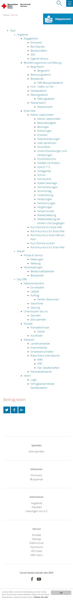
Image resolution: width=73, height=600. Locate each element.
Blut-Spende (37, 46)
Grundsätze (37, 287)
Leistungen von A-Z (36, 511)
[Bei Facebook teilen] (14, 410)
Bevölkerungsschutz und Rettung (42, 62)
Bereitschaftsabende (42, 271)
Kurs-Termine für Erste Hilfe (46, 227)
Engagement (31, 38)
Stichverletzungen (47, 187)
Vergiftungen (44, 207)
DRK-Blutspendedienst (50, 82)
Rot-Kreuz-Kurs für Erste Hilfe (47, 231)
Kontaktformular (40, 327)
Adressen (29, 339)
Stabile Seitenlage (47, 183)
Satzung (35, 307)
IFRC (39, 363)
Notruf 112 (43, 167)
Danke (41, 331)
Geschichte (37, 303)
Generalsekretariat (41, 371)
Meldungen (37, 259)
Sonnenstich (44, 179)
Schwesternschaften (42, 351)
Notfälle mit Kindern (48, 163)
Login (34, 379)
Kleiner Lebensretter (42, 114)
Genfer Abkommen (48, 299)
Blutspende (37, 78)
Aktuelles (37, 507)
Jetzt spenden (38, 319)
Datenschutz (36, 543)
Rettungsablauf (46, 98)
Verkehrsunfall (45, 211)
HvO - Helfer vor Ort (42, 86)
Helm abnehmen (46, 143)
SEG (33, 54)
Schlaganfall (44, 171)
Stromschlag (44, 191)
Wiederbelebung (46, 215)
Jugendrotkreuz (39, 58)
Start (13, 30)
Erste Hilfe (29, 110)
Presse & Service (33, 255)
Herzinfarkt (43, 146)
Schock (41, 175)
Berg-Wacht (37, 66)
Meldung (36, 263)
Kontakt (28, 323)
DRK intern (36, 555)
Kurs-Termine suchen (43, 243)
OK (61, 592)
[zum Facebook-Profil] (32, 579)
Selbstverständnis (34, 283)
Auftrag (35, 295)
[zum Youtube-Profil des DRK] (39, 579)
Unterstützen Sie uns (36, 311)
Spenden (36, 315)
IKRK (40, 359)
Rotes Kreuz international (45, 355)
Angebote (22, 34)
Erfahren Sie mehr (41, 597)
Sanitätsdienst (39, 90)
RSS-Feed (36, 551)
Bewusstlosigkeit (46, 122)
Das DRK (22, 279)
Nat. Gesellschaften (48, 367)
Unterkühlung (45, 195)
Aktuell (20, 251)
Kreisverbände (39, 347)
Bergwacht (43, 70)
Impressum (36, 547)
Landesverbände (40, 343)
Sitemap (14, 15)
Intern (27, 375)
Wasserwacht (38, 102)
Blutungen (43, 127)
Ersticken (42, 134)
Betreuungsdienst (41, 74)
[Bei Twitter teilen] (6, 410)
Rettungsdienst (39, 94)
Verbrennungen (46, 203)
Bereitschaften (39, 50)
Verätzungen (44, 199)
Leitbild (35, 291)
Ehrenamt (36, 42)
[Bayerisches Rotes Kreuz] (10, 7)
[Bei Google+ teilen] (21, 410)
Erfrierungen (44, 130)
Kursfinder (37, 335)
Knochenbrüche (46, 158)
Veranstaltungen (33, 267)
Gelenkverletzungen (48, 139)
